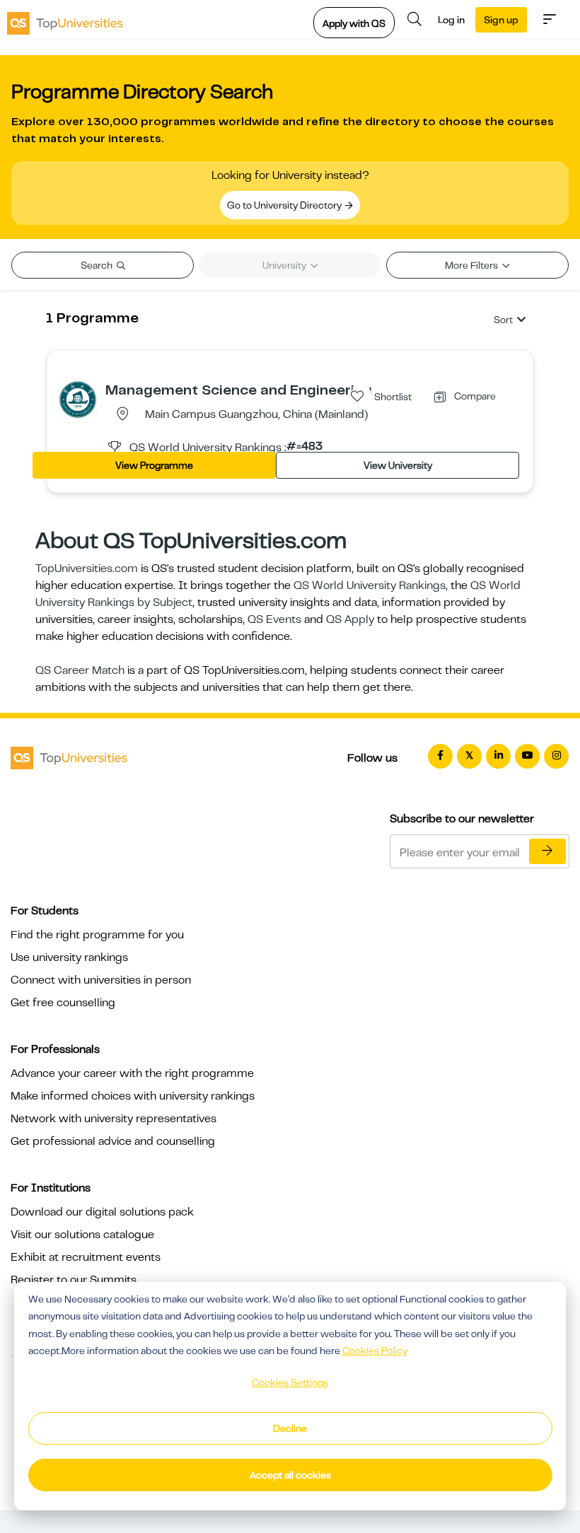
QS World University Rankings (370, 585)
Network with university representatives (113, 1119)
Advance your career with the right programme (132, 1073)
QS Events (274, 619)
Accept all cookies (290, 1475)
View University (398, 465)
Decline (290, 1428)
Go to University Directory (285, 205)
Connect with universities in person (101, 980)
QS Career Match (79, 670)
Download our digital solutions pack (102, 1212)
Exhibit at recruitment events (86, 1257)
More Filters (472, 265)
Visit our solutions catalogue (82, 1235)
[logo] (65, 19)
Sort (503, 319)
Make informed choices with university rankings (133, 1096)
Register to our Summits (74, 1280)
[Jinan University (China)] (77, 399)
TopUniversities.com (86, 568)
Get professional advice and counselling (113, 1141)
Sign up (501, 19)
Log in (451, 19)
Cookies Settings (290, 1382)
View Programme (154, 465)
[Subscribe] (547, 851)
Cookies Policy (374, 1350)
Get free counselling (63, 1003)
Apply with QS (354, 23)
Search (98, 265)
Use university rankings (69, 957)
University (285, 265)
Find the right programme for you (97, 935)
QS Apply (350, 619)
